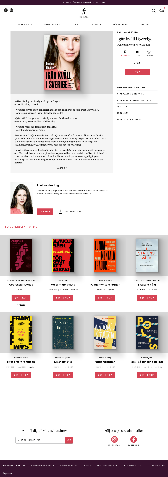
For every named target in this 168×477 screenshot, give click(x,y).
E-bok (137, 56)
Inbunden (125, 56)
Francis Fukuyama (62, 357)
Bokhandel (25, 24)
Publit (22, 305)
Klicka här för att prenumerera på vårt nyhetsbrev (84, 2)
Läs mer (45, 211)
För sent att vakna (63, 284)
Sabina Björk (139, 280)
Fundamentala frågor (105, 284)
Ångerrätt (7, 473)
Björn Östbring (105, 357)
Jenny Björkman (105, 280)
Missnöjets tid (63, 361)
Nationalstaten (105, 361)
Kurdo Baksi (12, 280)
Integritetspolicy (134, 465)
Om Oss (145, 24)
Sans (76, 24)
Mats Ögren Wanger (26, 280)
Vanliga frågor (107, 465)
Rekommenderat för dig (21, 227)
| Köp (21, 298)
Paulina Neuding (127, 32)
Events (96, 24)
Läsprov (62, 168)
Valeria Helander (153, 280)
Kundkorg (161, 10)
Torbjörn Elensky (21, 357)
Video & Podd (52, 24)
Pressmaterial (73, 211)
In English (158, 465)
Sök (153, 10)
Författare (120, 24)
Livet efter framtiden (21, 361)
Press (87, 465)
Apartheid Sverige (21, 284)
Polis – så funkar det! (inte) (147, 361)
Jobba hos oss (69, 465)
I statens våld (147, 284)
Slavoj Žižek (63, 280)
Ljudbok (149, 56)
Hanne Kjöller (146, 357)
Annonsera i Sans (42, 465)
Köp (137, 72)
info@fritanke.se (14, 465)
